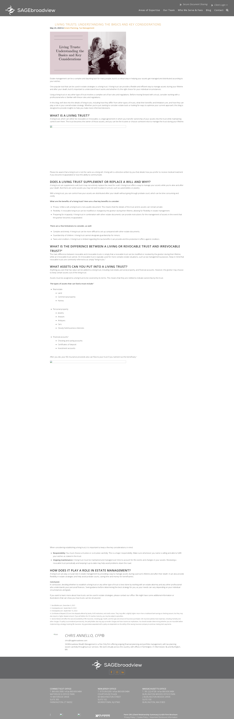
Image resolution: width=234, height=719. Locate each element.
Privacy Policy (129, 717)
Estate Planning (71, 28)
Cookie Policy (142, 717)
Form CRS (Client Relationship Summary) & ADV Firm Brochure (150, 714)
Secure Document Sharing (195, 4)
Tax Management (86, 28)
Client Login (219, 4)
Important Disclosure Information (163, 717)
